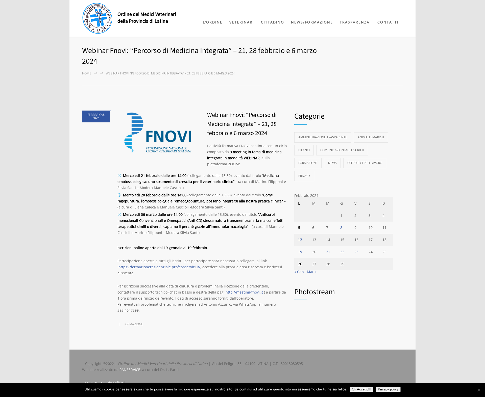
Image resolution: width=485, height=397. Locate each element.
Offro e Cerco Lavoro (364, 163)
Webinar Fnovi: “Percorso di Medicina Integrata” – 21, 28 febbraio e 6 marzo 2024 (242, 124)
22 (342, 251)
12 (300, 240)
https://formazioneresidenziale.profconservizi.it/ (158, 266)
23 (356, 251)
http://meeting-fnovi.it (244, 292)
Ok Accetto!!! (361, 389)
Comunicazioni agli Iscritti (342, 150)
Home (86, 73)
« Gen (299, 271)
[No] (478, 389)
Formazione (133, 324)
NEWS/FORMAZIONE (312, 22)
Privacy (304, 176)
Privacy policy (388, 389)
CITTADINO (272, 22)
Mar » (312, 271)
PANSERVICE (129, 369)
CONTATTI (388, 22)
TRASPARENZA (355, 22)
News (332, 163)
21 (328, 251)
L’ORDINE (213, 22)
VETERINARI (241, 22)
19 (300, 252)
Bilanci (304, 150)
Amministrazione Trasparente (322, 137)
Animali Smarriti (371, 137)
